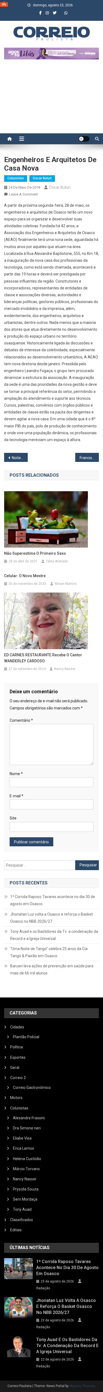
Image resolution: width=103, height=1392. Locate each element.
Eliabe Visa (22, 1138)
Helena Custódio (27, 1159)
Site (13, 818)
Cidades (17, 1027)
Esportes (18, 1057)
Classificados (21, 1220)
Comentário (21, 720)
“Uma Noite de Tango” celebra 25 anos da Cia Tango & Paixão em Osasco (49, 952)
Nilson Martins (66, 584)
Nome (16, 774)
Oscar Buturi (42, 178)
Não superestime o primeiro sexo (35, 553)
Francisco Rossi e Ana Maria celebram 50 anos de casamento (89, 458)
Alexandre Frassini (29, 1118)
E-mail (16, 796)
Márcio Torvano (26, 1169)
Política (16, 1047)
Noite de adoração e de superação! (20, 458)
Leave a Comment (23, 194)
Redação (43, 1288)
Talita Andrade (57, 561)
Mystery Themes (82, 1386)
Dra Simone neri (27, 1128)
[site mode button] (84, 139)
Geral (14, 1067)
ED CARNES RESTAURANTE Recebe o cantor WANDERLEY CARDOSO (43, 658)
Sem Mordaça (25, 1199)
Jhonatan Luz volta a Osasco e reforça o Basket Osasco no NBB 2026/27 (51, 918)
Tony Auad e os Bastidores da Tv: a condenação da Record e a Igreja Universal (54, 935)
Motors (16, 1097)
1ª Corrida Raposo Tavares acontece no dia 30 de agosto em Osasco (52, 900)
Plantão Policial (26, 1037)
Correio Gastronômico (32, 1087)
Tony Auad (22, 1209)
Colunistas (15, 178)
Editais (16, 1230)
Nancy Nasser (65, 669)
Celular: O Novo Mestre (25, 576)
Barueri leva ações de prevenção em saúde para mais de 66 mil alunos (51, 969)
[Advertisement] (51, 99)
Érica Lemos (23, 1148)
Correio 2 (18, 1077)
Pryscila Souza (25, 1189)
